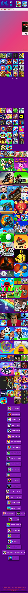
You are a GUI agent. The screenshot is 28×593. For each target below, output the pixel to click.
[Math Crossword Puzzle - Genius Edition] (21, 112)
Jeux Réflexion (16, 419)
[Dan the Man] (21, 58)
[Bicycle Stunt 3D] (3, 125)
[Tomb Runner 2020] (3, 143)
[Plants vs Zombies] (3, 112)
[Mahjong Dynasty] (3, 149)
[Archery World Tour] (9, 125)
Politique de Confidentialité (13, 589)
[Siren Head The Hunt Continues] (9, 58)
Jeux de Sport (16, 408)
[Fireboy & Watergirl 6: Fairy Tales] (21, 125)
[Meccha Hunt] (21, 143)
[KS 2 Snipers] (21, 70)
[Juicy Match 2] (21, 131)
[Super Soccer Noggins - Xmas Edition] (18, 6)
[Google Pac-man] (21, 118)
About (4, 589)
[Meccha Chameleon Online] (15, 118)
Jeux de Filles (16, 436)
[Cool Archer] (21, 137)
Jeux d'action (16, 425)
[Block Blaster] (9, 76)
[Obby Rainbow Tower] (9, 149)
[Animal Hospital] (15, 76)
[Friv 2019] (11, 2)
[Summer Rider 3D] (15, 131)
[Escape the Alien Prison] (21, 64)
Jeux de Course (16, 430)
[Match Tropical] (9, 137)
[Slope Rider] (24, 6)
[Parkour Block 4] (9, 70)
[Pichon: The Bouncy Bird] (3, 70)
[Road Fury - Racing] (15, 70)
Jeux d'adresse (16, 414)
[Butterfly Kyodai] (3, 118)
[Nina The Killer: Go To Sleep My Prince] (15, 58)
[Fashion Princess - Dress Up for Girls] (9, 112)
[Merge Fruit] (9, 118)
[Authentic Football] (3, 58)
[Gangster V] (3, 76)
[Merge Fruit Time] (15, 112)
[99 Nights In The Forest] (9, 64)
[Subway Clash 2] (9, 131)
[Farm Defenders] (21, 76)
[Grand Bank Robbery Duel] (15, 143)
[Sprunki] (3, 137)
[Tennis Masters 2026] (15, 125)
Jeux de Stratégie (16, 441)
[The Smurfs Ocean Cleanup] (15, 64)
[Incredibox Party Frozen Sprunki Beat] (9, 143)
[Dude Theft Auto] (15, 137)
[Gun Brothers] (3, 64)
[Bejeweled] (3, 131)
